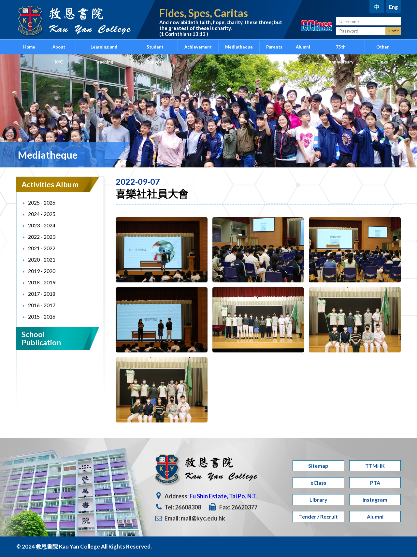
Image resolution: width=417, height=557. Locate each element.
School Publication (41, 338)
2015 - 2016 (41, 316)
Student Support (155, 49)
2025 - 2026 (41, 202)
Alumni (303, 47)
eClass (318, 482)
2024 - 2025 (41, 214)
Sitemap (318, 466)
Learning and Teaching (104, 49)
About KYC (58, 49)
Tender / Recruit (318, 516)
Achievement (198, 47)
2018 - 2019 (41, 282)
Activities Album (50, 184)
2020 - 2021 (41, 259)
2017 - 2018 (41, 294)
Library (318, 499)
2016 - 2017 (41, 305)
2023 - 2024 (41, 225)
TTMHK (375, 466)
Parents (274, 47)
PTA (375, 482)
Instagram (375, 499)
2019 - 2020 (41, 271)
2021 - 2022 (41, 248)
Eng (393, 7)
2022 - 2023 (41, 237)
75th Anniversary (340, 49)
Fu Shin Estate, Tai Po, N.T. (223, 496)
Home (29, 47)
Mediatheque (239, 47)
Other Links (382, 49)
